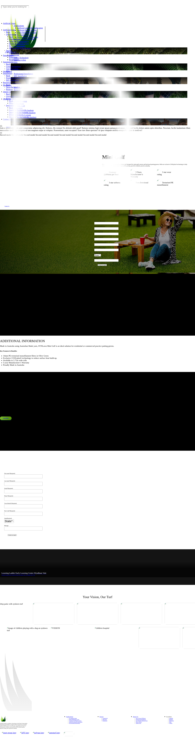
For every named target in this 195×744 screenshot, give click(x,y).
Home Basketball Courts (26, 32)
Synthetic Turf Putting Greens (75, 720)
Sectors (9, 50)
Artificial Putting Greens (27, 30)
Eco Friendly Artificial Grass (142, 720)
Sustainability (8, 55)
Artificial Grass (9, 23)
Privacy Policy (139, 722)
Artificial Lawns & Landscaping (30, 28)
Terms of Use (138, 723)
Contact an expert (102, 265)
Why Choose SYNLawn (141, 718)
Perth (170, 722)
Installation (7, 71)
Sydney (170, 723)
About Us (7, 99)
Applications (19, 26)
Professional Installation (141, 719)
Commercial (105, 718)
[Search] (97, 129)
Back (8, 32)
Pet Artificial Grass (24, 35)
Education (105, 719)
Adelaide (171, 718)
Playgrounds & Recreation (27, 37)
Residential (105, 720)
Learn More (6, 418)
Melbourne (171, 720)
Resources (7, 85)
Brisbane (171, 719)
